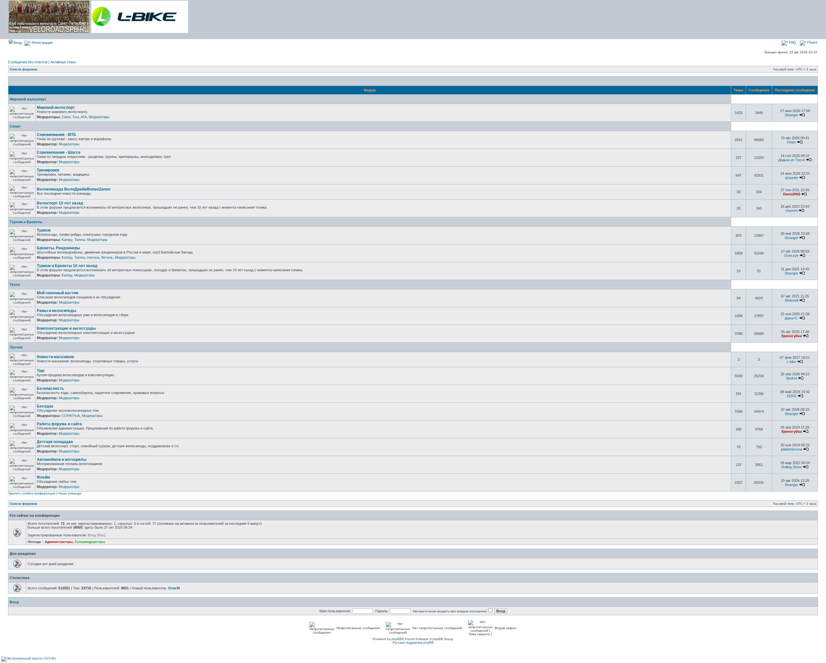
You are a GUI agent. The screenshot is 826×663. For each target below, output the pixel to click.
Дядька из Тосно (791, 160)
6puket (791, 378)
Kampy (67, 240)
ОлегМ (174, 588)
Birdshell (791, 300)
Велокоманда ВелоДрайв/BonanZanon (73, 189)
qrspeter (791, 178)
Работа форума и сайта (59, 424)
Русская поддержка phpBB (413, 642)
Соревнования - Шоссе (59, 152)
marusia (93, 257)
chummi (791, 210)
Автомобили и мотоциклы (61, 459)
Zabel (66, 117)
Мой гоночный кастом (57, 293)
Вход (17, 43)
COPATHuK (71, 416)
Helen (791, 142)
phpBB (396, 639)
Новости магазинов (55, 357)
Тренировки (48, 170)
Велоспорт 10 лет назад (60, 203)
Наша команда (69, 493)
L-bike (791, 362)
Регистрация (42, 43)
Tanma (79, 240)
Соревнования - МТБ (56, 134)
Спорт (15, 126)
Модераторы (99, 117)
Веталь (107, 257)
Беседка (45, 406)
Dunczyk (791, 255)
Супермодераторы (90, 542)
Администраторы (59, 542)
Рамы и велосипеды (56, 310)
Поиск (811, 42)
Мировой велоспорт (28, 99)
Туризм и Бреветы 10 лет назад (67, 266)
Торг (41, 370)
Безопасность (50, 388)
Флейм (43, 477)
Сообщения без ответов (27, 62)
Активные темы (63, 62)
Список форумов (23, 69)
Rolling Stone (791, 467)
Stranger (791, 115)
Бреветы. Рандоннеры (58, 248)
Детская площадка (55, 442)
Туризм (44, 230)
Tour (75, 117)
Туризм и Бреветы (26, 222)
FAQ (792, 42)
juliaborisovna (791, 449)
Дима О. (791, 318)
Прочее (16, 347)
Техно (15, 284)
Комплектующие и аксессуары (66, 328)
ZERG (792, 396)
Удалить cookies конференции (31, 493)
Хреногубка (791, 336)
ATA (84, 117)
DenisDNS (791, 194)
